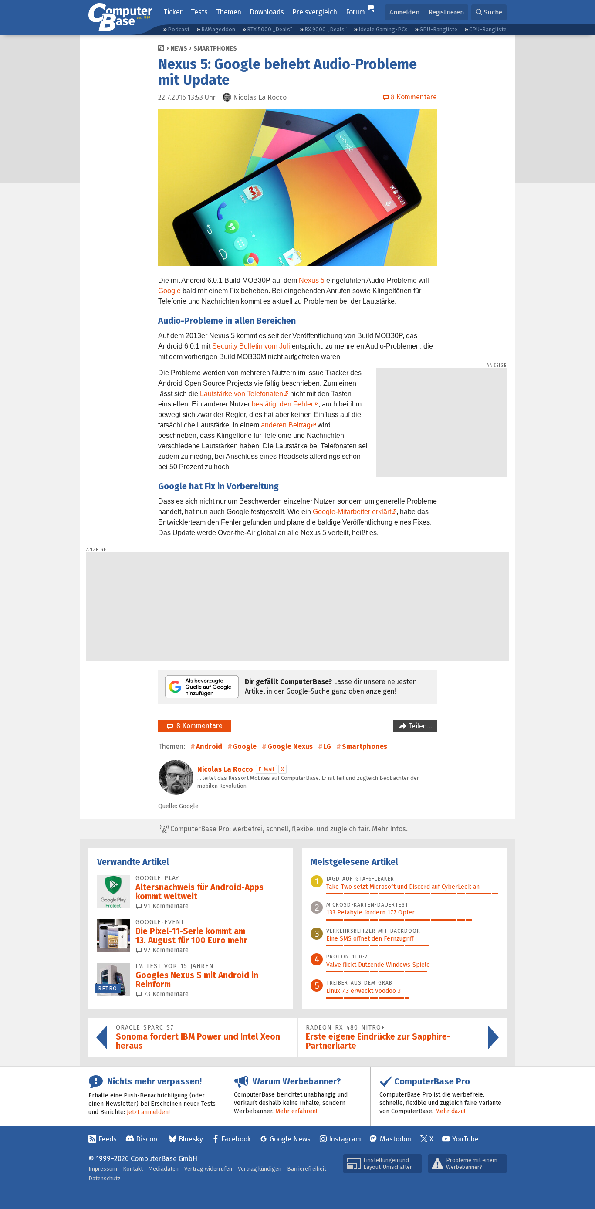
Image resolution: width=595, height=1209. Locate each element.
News (179, 48)
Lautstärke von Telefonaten (241, 393)
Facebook (236, 1139)
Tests (199, 12)
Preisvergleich (314, 12)
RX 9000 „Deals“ (325, 29)
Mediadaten (164, 1168)
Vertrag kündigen (259, 1168)
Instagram (345, 1139)
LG (327, 746)
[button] (489, 12)
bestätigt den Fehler (282, 404)
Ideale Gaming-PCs (383, 29)
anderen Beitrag (286, 425)
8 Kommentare (198, 725)
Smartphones (215, 48)
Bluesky (191, 1139)
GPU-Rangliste (438, 29)
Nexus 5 (312, 280)
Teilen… (419, 726)
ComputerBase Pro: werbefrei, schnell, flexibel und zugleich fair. (288, 829)
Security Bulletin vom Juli (251, 346)
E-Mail (266, 769)
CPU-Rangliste (488, 29)
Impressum (102, 1168)
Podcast (178, 29)
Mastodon (395, 1139)
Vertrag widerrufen (208, 1168)
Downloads (267, 12)
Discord (148, 1139)
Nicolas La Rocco (225, 769)
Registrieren (446, 12)
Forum (355, 12)
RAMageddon (218, 29)
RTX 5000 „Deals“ (269, 29)
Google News (290, 1139)
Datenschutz (104, 1178)
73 (165, 994)
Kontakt (133, 1168)
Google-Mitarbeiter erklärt (352, 511)
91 (165, 906)
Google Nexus (290, 746)
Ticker (173, 12)
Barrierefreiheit (306, 1168)
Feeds (107, 1139)
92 (165, 950)
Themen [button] (228, 12)
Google (169, 291)
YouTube (465, 1139)
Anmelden (404, 12)
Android (209, 746)
